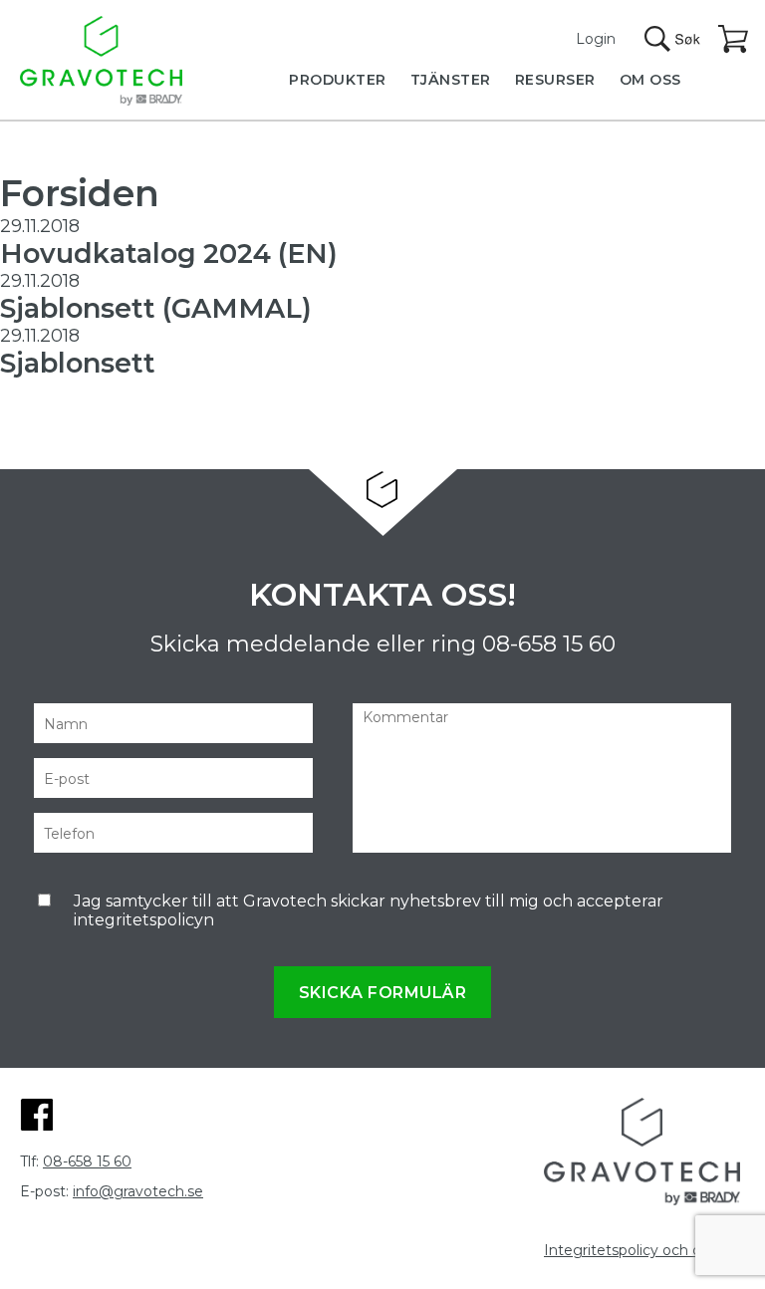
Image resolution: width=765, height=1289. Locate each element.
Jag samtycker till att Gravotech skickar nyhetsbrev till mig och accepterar (368, 910)
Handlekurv (734, 40)
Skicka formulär (383, 992)
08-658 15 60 (549, 644)
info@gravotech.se (138, 1191)
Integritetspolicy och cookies (644, 1250)
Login (596, 39)
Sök (672, 39)
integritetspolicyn (144, 919)
